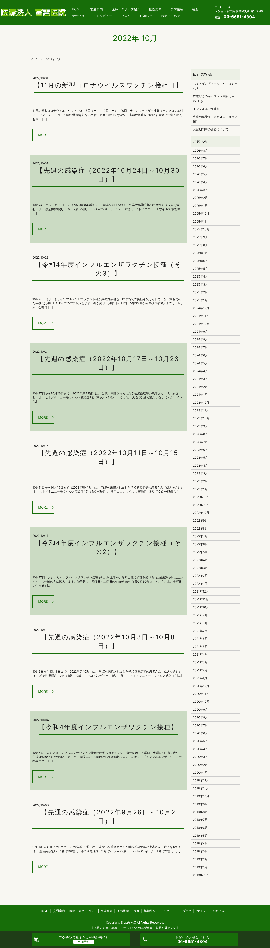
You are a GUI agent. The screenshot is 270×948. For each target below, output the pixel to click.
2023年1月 (200, 489)
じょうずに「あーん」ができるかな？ (215, 86)
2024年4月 (200, 371)
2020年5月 (200, 741)
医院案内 (155, 9)
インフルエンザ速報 (206, 109)
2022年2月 (200, 575)
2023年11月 (201, 410)
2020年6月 (200, 733)
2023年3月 (200, 473)
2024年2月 (200, 387)
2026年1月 (200, 205)
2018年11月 (201, 875)
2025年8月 (200, 245)
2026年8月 (200, 150)
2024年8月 (200, 339)
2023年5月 (200, 457)
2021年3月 (200, 662)
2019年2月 (200, 859)
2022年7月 (200, 536)
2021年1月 (200, 678)
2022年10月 (201, 512)
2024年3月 (200, 379)
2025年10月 (201, 229)
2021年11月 (201, 599)
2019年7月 (200, 819)
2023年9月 (200, 426)
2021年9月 (200, 615)
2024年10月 (201, 324)
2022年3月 (200, 568)
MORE (43, 135)
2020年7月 (200, 725)
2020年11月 (201, 694)
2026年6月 (200, 166)
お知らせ (146, 15)
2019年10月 (201, 796)
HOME (76, 9)
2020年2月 (200, 764)
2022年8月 (200, 528)
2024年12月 (201, 308)
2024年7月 (200, 347)
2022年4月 (200, 560)
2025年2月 (200, 292)
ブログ (126, 15)
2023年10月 (201, 418)
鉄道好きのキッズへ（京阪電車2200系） (213, 98)
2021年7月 (200, 631)
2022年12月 (201, 497)
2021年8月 (200, 623)
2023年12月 (201, 402)
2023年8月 (200, 434)
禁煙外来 (78, 15)
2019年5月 (200, 835)
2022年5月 (200, 552)
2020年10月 (201, 701)
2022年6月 (200, 544)
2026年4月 (200, 182)
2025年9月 (200, 237)
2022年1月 (200, 583)
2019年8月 (200, 812)
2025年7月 (200, 253)
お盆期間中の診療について (210, 129)
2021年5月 (200, 646)
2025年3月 (200, 284)
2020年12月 (201, 686)
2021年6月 (200, 638)
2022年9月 (200, 520)
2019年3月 (200, 851)
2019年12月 (201, 780)
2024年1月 (200, 394)
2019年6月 (200, 827)
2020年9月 (200, 709)
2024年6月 (200, 355)
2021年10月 (201, 607)
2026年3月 (200, 190)
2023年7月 (200, 442)
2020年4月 (200, 749)
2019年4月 (200, 843)
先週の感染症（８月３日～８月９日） (215, 119)
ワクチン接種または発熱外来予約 (84, 937)
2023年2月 (200, 481)
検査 (195, 9)
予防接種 (177, 9)
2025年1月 (200, 300)
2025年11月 (201, 221)
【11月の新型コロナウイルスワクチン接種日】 (108, 85)
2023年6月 (200, 449)
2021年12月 (201, 591)
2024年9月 (200, 331)
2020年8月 (200, 717)
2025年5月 (200, 268)
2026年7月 (200, 158)
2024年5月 (200, 363)
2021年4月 (200, 654)
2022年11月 (201, 505)
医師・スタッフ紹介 (126, 9)
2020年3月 (200, 756)
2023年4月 (200, 465)
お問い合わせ (170, 15)
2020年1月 (200, 772)
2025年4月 (200, 276)
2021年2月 (200, 670)
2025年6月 (200, 261)
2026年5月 (200, 174)
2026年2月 (200, 197)
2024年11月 (201, 316)
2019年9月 (200, 804)
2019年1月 (200, 867)
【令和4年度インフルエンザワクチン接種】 (108, 727)
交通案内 (96, 9)
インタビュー (102, 15)
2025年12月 (201, 213)
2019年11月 (201, 788)
